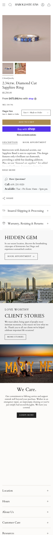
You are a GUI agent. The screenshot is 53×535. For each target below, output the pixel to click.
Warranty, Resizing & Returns (25, 223)
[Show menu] (4, 4)
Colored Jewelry (8, 78)
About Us (8, 512)
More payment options (26, 134)
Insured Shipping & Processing (26, 211)
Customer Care (11, 522)
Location (7, 491)
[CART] (49, 4)
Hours (6, 501)
